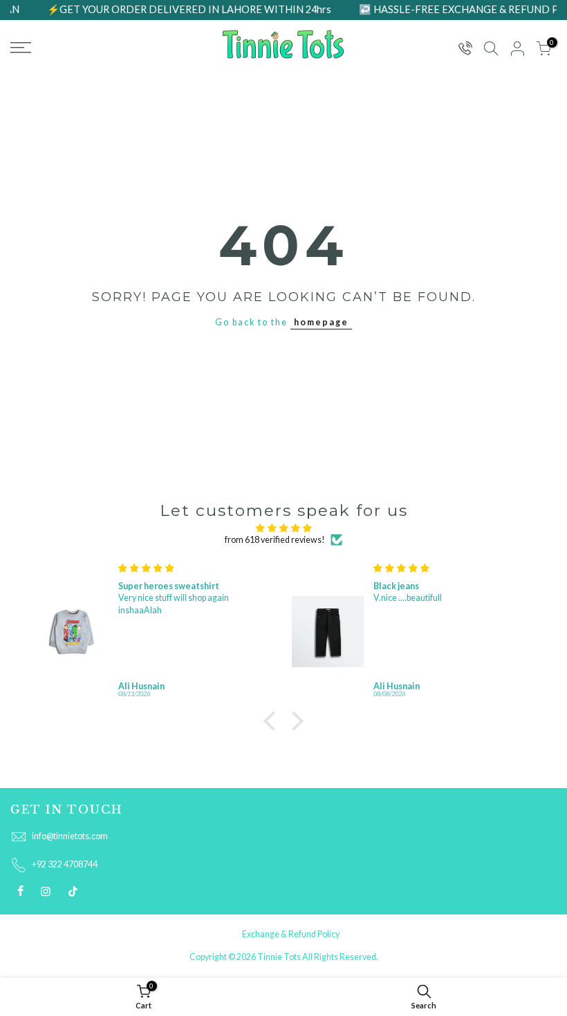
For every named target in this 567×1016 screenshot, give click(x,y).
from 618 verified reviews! (275, 540)
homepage (321, 322)
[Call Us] (465, 49)
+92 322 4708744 (64, 864)
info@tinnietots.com (70, 836)
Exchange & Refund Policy (291, 934)
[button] (273, 721)
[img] (283, 528)
